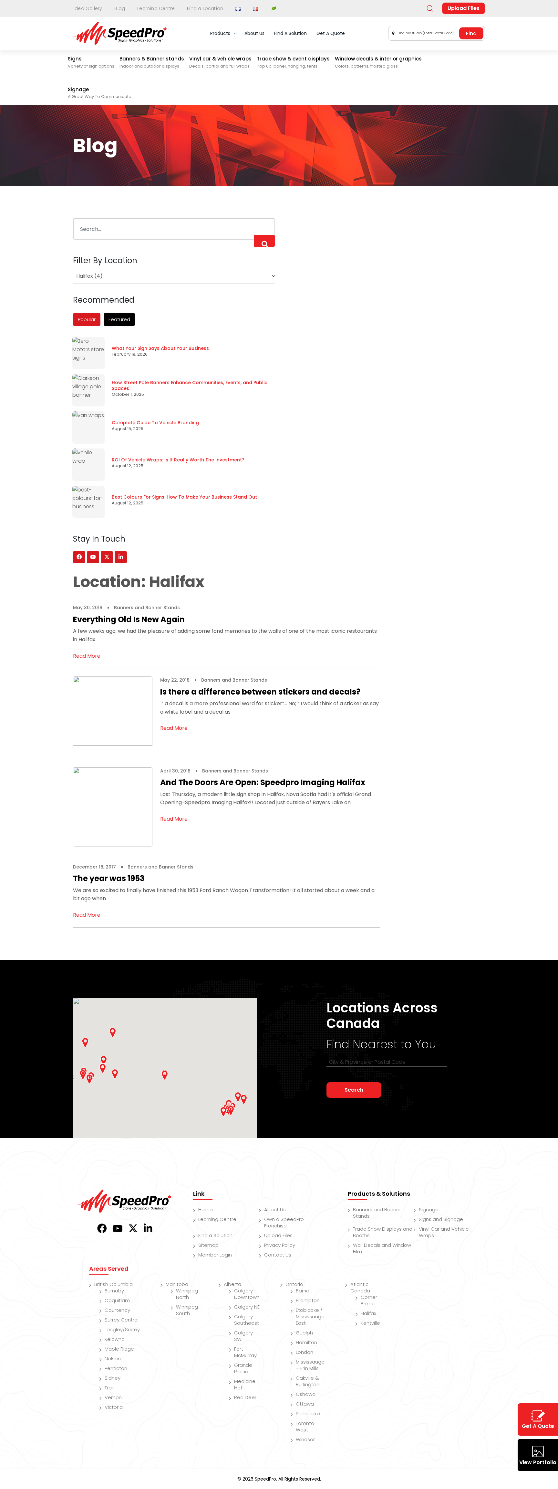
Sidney (112, 1378)
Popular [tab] (87, 319)
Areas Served (109, 1269)
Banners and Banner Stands (147, 607)
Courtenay (117, 1310)
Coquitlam (117, 1300)
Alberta (232, 1284)
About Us (275, 1209)
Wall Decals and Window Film (382, 1248)
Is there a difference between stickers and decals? (260, 691)
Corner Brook (369, 1300)
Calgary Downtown (247, 1293)
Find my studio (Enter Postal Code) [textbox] (426, 33)
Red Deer (245, 1397)
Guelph (304, 1332)
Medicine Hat (244, 1384)
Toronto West (305, 1426)
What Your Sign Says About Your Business (160, 348)
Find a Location (205, 8)
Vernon (113, 1397)
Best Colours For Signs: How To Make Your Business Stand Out (184, 497)
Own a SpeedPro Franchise (284, 1222)
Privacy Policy (279, 1245)
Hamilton (306, 1342)
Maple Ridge (119, 1348)
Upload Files (464, 8)
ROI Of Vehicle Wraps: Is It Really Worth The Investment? (178, 460)
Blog (119, 8)
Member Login (215, 1254)
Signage (429, 1209)
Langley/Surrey (122, 1329)
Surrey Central (122, 1319)
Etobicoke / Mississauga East (310, 1316)
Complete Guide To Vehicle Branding (155, 422)
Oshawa (305, 1394)
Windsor (305, 1439)
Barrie (302, 1290)
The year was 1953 (108, 878)
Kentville (370, 1323)
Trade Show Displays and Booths (382, 1232)
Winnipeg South (187, 1310)
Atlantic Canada (360, 1287)
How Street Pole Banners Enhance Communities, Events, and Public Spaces (189, 385)
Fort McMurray (245, 1352)
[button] (103, 1068)
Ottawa (305, 1403)
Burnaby (114, 1290)
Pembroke (308, 1413)
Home (205, 1209)
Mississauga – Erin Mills (310, 1365)
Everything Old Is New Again (129, 619)
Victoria (114, 1407)
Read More (86, 656)
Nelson (113, 1358)
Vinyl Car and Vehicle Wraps (444, 1232)
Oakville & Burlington (307, 1381)
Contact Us (277, 1254)
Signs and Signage (441, 1219)
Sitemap (208, 1245)
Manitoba (177, 1284)
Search (354, 1090)
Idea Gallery (88, 8)
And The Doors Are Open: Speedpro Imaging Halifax (262, 782)
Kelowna (115, 1339)
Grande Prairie (243, 1368)
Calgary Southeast (246, 1319)
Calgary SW (243, 1336)
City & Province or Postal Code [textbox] (367, 1062)
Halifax (368, 1313)
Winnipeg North (187, 1293)
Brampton (308, 1300)
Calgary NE (247, 1306)
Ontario (294, 1284)
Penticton (116, 1368)
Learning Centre (156, 8)
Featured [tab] (119, 319)
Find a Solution (215, 1235)
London (304, 1352)
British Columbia (113, 1284)
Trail (109, 1387)
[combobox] (436, 33)
